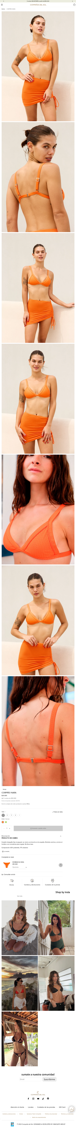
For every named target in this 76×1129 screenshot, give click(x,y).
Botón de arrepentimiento (39, 1117)
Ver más (19, 896)
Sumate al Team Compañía (34, 1114)
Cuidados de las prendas (46, 1107)
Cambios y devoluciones (9, 1114)
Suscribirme (49, 1079)
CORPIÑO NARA (11, 9)
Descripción (6, 836)
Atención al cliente (17, 1107)
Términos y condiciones (67, 1114)
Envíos (21, 1114)
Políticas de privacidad (51, 1114)
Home (3, 9)
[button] (2, 4)
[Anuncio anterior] (4, 1)
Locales (30, 1107)
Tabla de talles (58, 812)
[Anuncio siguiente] (72, 1)
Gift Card (62, 1107)
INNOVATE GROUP (59, 1124)
